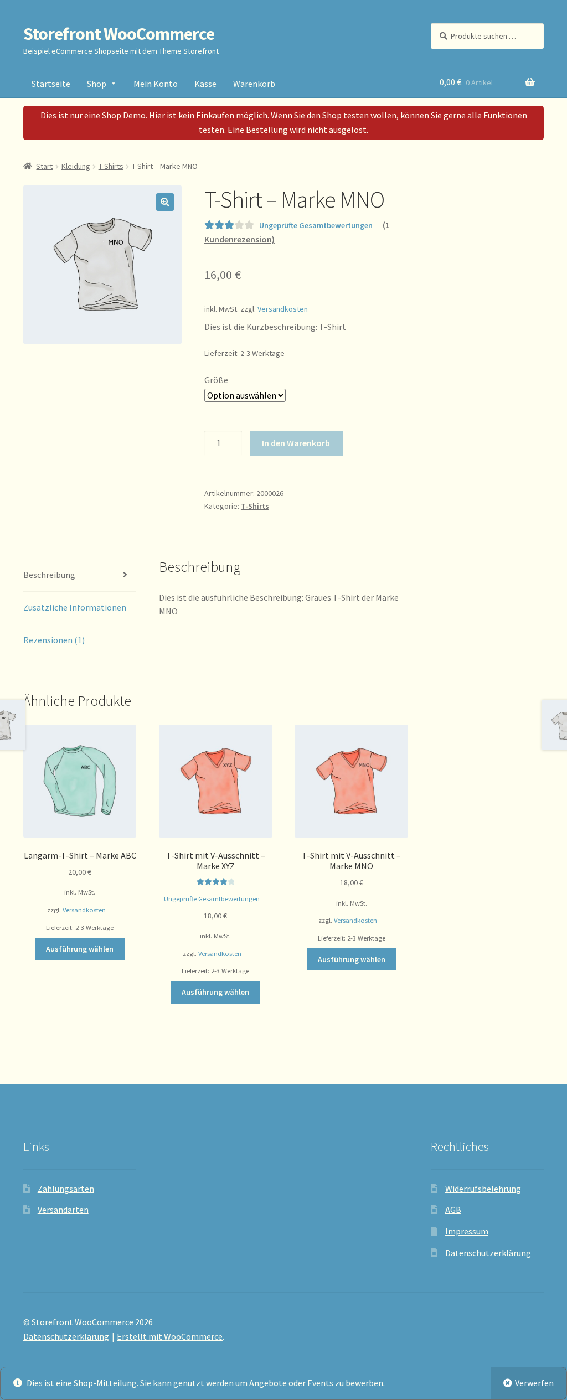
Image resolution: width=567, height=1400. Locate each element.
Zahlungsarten (66, 1188)
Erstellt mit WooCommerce (170, 1336)
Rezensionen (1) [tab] (54, 639)
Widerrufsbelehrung (483, 1188)
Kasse (205, 83)
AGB (453, 1209)
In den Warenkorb (296, 442)
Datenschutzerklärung (488, 1252)
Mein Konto (155, 83)
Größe (216, 379)
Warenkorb (254, 83)
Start (44, 166)
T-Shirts (111, 166)
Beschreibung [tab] (49, 574)
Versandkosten (282, 309)
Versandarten (63, 1209)
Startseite (51, 83)
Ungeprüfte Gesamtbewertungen (316, 225)
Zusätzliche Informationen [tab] (74, 607)
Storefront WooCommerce (118, 34)
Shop (96, 83)
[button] (165, 202)
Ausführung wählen (80, 949)
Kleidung (75, 166)
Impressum (466, 1231)
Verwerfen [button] (534, 1382)
